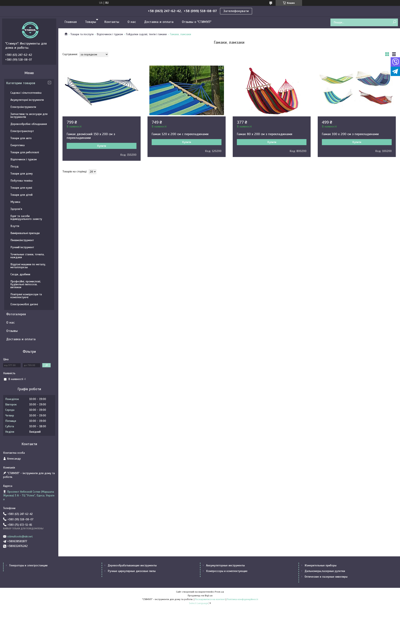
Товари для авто (21, 138)
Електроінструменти (23, 107)
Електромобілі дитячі (24, 304)
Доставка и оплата (159, 22)
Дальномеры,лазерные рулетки (325, 571)
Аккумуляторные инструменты (225, 565)
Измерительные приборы (320, 565)
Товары (90, 22)
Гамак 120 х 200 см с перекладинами (180, 134)
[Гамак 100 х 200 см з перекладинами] (357, 90)
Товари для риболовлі (24, 152)
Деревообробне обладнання (28, 124)
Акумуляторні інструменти (27, 100)
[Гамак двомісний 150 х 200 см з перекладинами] (101, 90)
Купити (101, 146)
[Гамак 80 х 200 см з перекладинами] (272, 90)
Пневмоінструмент (22, 240)
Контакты (111, 22)
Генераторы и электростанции (28, 565)
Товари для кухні (21, 187)
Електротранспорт (22, 131)
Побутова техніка (21, 180)
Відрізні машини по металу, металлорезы (28, 266)
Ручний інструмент (22, 247)
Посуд (14, 166)
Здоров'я (16, 209)
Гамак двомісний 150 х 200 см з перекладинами (91, 136)
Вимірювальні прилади (25, 233)
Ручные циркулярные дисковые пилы (132, 571)
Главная (71, 22)
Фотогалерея (16, 314)
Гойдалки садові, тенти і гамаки (146, 34)
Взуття (14, 226)
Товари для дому (21, 173)
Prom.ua (219, 591)
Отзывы (12, 331)
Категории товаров (20, 83)
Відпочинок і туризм (110, 34)
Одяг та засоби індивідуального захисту (26, 217)
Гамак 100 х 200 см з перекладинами (350, 134)
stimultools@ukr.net (20, 536)
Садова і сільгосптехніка (25, 93)
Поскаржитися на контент (210, 599)
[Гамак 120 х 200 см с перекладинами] (187, 90)
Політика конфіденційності (242, 599)
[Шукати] (394, 22)
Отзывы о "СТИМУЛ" (196, 22)
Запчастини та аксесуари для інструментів (29, 115)
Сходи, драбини (20, 274)
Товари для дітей (21, 195)
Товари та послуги (82, 34)
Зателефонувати (236, 11)
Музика (15, 202)
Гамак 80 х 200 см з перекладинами (264, 134)
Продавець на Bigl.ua (200, 595)
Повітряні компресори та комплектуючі (26, 296)
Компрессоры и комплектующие (227, 571)
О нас (132, 22)
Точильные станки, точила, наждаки (27, 256)
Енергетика (17, 145)
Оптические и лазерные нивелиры (326, 576)
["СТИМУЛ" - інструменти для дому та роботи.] (30, 30)
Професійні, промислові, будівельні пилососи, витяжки (25, 284)
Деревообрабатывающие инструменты (132, 565)
